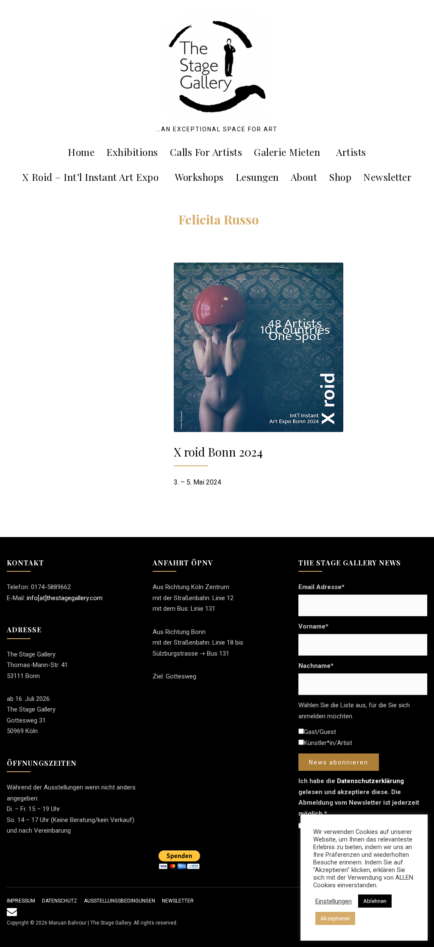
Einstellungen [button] (333, 901)
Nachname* (316, 666)
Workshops (199, 176)
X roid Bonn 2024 (218, 452)
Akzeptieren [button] (335, 918)
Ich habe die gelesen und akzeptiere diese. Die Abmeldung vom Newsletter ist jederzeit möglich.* (358, 797)
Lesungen (257, 176)
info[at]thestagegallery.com (65, 598)
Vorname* (313, 626)
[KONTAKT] (12, 914)
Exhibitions (132, 151)
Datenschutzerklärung (370, 781)
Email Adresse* (321, 587)
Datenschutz (59, 901)
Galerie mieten (287, 151)
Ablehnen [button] (375, 901)
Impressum (21, 901)
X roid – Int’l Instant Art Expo (90, 176)
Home (81, 151)
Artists (351, 151)
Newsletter (387, 176)
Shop (340, 176)
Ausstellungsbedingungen (119, 901)
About (304, 176)
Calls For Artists (206, 151)
